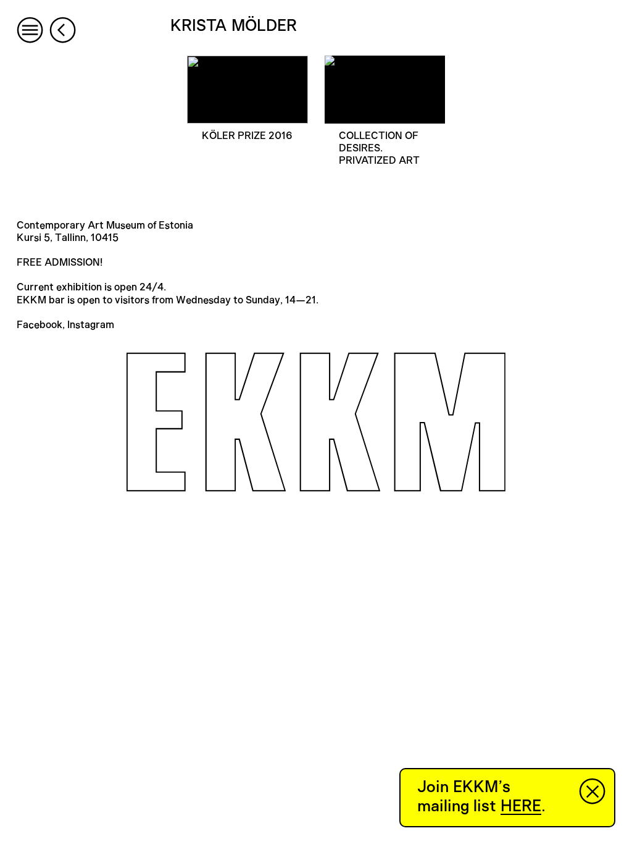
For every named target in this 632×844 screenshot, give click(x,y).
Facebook (39, 325)
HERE (521, 806)
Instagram (90, 325)
